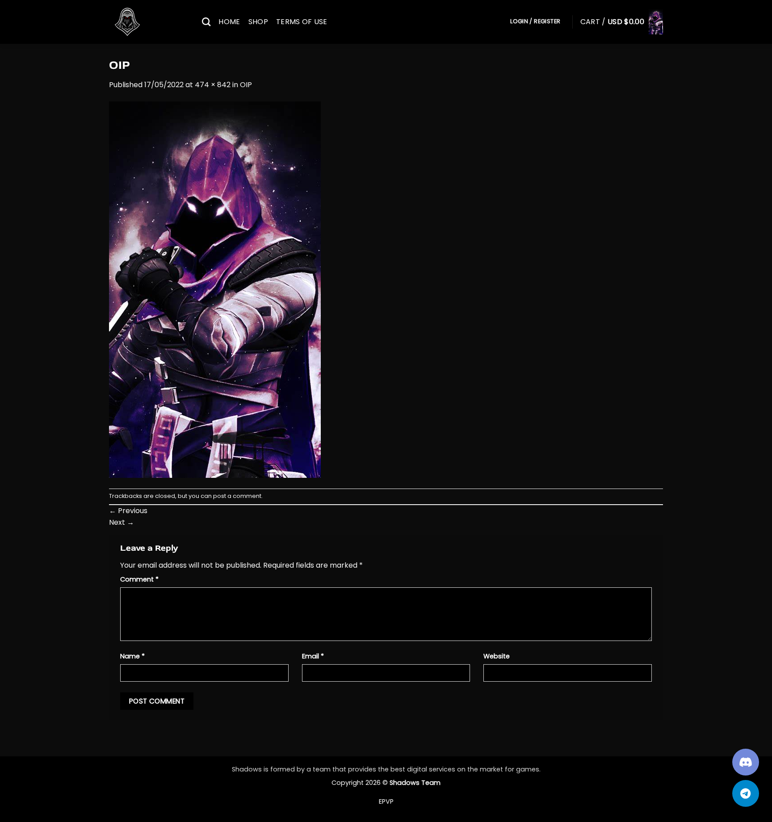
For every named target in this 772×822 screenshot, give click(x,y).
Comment (139, 579)
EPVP (386, 801)
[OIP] (215, 289)
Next (121, 522)
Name (132, 656)
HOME (229, 22)
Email (313, 656)
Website (496, 656)
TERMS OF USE (301, 22)
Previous (128, 511)
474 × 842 (213, 85)
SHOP (258, 22)
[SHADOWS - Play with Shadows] (149, 22)
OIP (246, 85)
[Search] (206, 21)
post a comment (237, 496)
